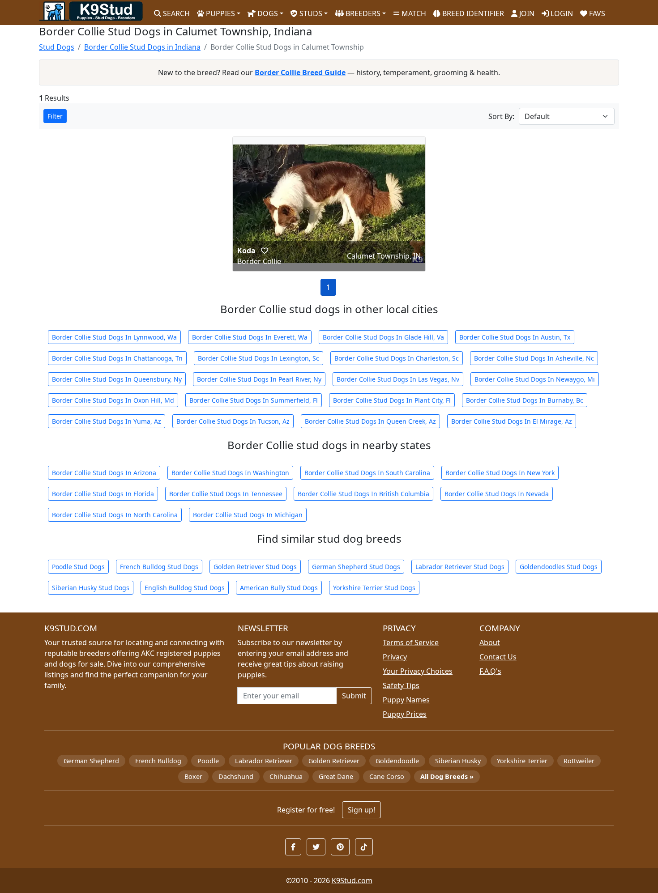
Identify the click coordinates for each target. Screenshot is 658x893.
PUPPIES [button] (219, 13)
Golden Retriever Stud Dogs (255, 566)
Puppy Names (406, 700)
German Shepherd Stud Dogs (356, 566)
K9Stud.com (352, 880)
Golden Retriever (333, 761)
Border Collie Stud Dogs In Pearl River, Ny (259, 379)
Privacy (395, 657)
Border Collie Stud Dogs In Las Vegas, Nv (398, 379)
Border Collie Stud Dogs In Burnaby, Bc (524, 400)
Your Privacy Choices (418, 671)
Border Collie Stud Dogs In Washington (230, 472)
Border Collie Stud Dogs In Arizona (104, 472)
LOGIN (561, 13)
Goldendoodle (397, 761)
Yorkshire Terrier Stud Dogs (374, 587)
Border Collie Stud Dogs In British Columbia (363, 493)
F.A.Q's (490, 671)
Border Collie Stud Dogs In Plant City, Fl (392, 400)
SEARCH (175, 13)
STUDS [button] (310, 13)
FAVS (596, 13)
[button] (264, 250)
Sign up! (361, 810)
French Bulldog (158, 761)
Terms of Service (411, 642)
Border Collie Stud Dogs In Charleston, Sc (396, 358)
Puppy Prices (405, 714)
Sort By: (501, 116)
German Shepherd (91, 761)
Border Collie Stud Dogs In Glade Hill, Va (383, 337)
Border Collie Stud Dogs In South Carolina (367, 472)
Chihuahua (286, 776)
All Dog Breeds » (447, 776)
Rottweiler (579, 761)
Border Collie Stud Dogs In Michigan (248, 514)
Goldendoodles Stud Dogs (559, 566)
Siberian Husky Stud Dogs (90, 587)
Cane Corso (386, 776)
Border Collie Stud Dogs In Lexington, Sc (258, 358)
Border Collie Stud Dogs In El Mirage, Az (511, 421)
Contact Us (498, 657)
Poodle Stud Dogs (78, 566)
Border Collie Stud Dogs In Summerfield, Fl (253, 400)
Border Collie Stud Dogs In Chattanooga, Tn (117, 358)
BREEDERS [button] (362, 13)
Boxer (193, 776)
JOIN (525, 13)
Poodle (208, 761)
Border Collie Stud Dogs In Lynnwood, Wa (114, 337)
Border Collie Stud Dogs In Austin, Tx (514, 337)
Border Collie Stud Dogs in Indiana (142, 47)
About (489, 642)
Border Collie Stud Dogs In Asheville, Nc (534, 358)
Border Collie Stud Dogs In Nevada (496, 493)
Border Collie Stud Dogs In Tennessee (225, 493)
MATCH (413, 13)
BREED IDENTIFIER (472, 13)
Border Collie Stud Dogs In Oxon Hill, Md (113, 400)
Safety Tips (401, 685)
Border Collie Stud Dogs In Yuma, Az (106, 421)
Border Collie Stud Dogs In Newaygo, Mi (534, 379)
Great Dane (336, 776)
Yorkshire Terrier (522, 761)
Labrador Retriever (263, 761)
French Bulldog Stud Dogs (159, 566)
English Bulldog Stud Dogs (185, 587)
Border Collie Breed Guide (300, 72)
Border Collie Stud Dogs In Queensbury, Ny (117, 379)
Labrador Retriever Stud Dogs (459, 566)
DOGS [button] (267, 13)
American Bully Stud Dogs (279, 587)
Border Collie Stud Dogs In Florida (103, 493)
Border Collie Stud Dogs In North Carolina (115, 514)
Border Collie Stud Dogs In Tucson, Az (233, 421)
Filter (55, 116)
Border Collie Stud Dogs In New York (500, 472)
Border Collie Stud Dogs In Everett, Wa (250, 337)
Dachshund (235, 776)
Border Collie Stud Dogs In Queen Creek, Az (370, 421)
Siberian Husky (458, 761)
